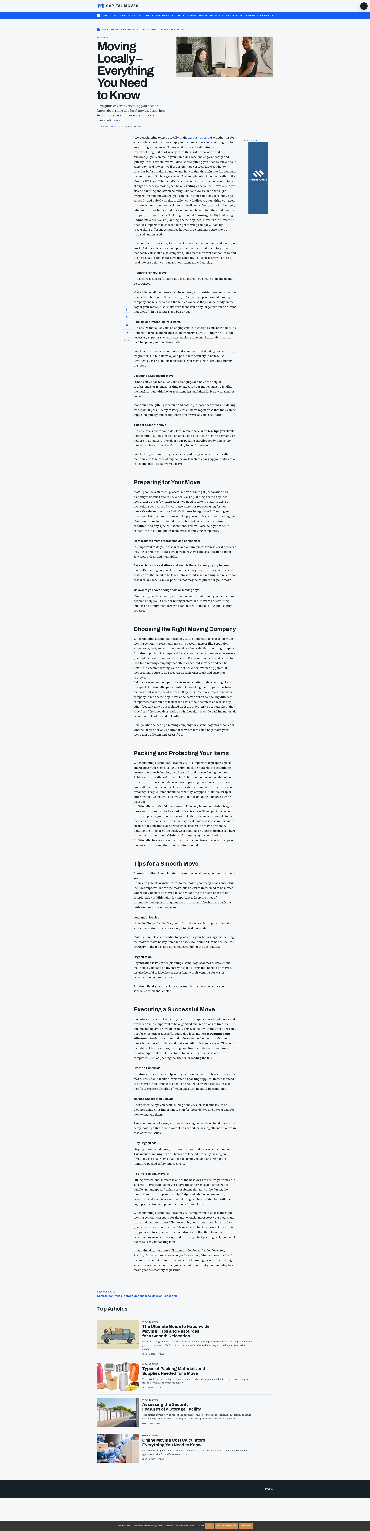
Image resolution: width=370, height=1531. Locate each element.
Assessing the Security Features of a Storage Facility (171, 1407)
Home (106, 15)
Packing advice (234, 15)
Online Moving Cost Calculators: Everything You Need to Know (174, 1442)
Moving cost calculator (260, 15)
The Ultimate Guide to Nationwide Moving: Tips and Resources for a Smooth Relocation (176, 1331)
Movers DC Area (199, 138)
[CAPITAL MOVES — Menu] (364, 6)
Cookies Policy (197, 1525)
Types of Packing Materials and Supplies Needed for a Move (173, 1371)
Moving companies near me (192, 15)
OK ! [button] (209, 1525)
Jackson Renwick (106, 127)
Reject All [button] (246, 1525)
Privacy (269, 1489)
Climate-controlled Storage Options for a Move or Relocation (137, 1294)
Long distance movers (124, 15)
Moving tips (216, 15)
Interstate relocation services (157, 15)
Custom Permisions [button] (226, 1525)
